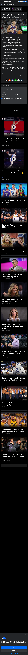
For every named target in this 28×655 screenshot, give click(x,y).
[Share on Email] (18, 80)
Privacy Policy (13, 645)
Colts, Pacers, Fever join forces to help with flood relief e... (13, 379)
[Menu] (1, 1)
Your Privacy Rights (14, 653)
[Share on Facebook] (12, 80)
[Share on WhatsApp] (15, 80)
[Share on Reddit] (9, 80)
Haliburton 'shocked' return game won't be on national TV (13, 431)
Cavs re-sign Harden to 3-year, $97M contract (12, 102)
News (13, 4)
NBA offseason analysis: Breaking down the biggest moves (13, 95)
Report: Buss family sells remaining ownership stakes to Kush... (13, 326)
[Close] (25, 634)
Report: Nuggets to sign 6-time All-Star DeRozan (12, 89)
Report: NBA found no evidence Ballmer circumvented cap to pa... (13, 353)
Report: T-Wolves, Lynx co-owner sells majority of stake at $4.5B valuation (13, 99)
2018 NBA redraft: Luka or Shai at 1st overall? (13, 201)
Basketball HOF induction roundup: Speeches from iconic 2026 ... (13, 405)
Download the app (22, 1)
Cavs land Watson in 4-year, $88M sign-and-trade (12, 226)
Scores (8, 4)
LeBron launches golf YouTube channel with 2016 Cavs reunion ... (14, 456)
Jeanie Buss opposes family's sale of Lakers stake (13, 301)
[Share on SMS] (21, 80)
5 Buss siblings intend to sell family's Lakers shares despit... (13, 251)
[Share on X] (6, 80)
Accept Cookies (14, 647)
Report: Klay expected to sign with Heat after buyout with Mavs (13, 92)
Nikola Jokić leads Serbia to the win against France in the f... (13, 140)
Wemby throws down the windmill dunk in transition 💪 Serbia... (13, 173)
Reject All (14, 650)
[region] (14, 644)
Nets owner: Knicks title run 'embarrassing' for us (12, 276)
